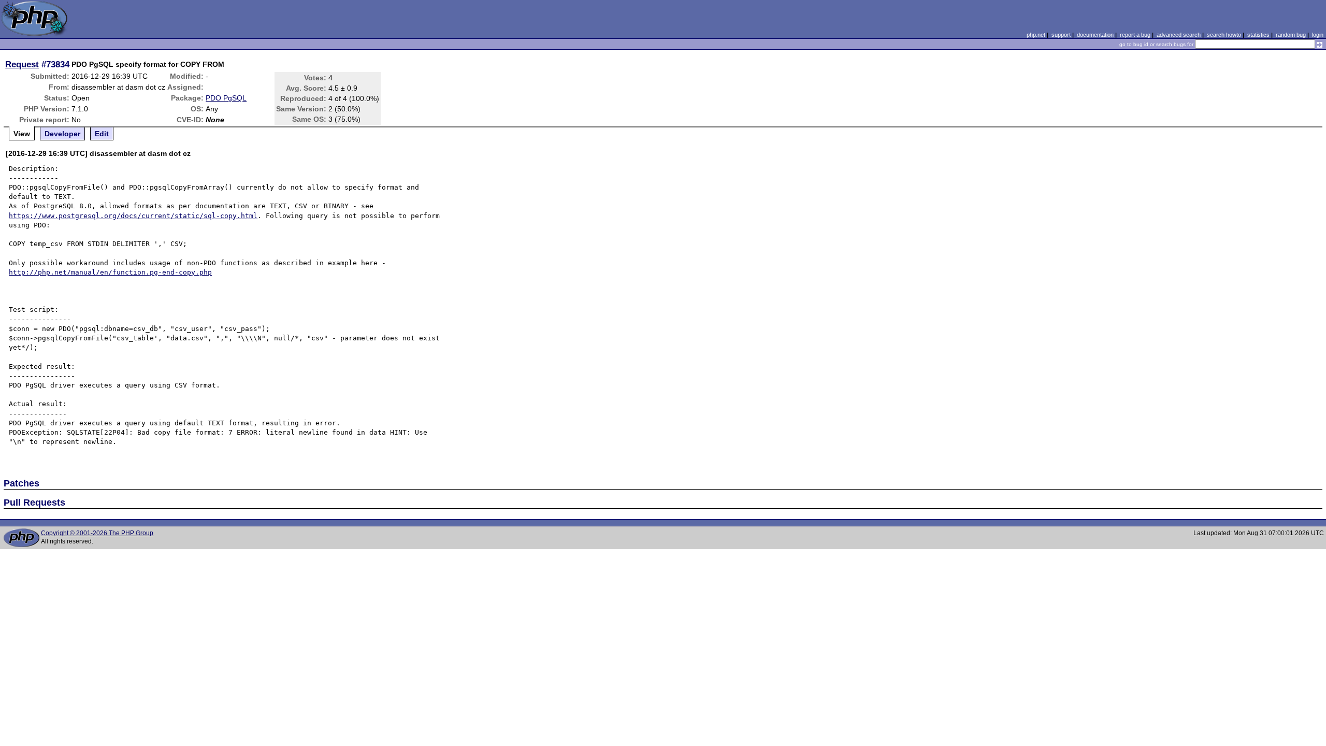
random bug (1291, 35)
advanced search (1179, 35)
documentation (1095, 35)
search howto (1224, 35)
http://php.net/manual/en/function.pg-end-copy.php (110, 272)
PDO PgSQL (226, 98)
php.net (1036, 35)
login (1317, 35)
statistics (1258, 35)
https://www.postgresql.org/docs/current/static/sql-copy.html (133, 216)
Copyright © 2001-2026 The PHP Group (97, 533)
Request (22, 64)
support (1061, 35)
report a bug (1135, 35)
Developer (62, 134)
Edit (102, 134)
